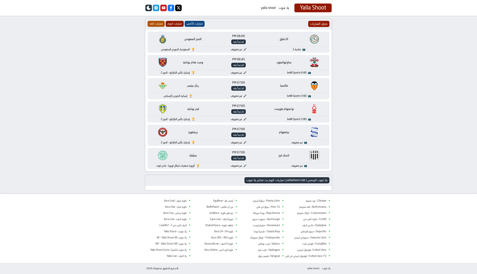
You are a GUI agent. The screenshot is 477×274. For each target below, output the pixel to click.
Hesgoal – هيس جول (269, 256)
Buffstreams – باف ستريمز (312, 207)
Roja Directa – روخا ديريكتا (266, 213)
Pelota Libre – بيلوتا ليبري (266, 201)
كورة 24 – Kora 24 (223, 231)
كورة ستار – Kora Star (176, 207)
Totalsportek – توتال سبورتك (265, 237)
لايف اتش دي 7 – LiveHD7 (173, 225)
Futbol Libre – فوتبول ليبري (311, 250)
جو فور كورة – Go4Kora (221, 213)
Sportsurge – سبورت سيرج (266, 219)
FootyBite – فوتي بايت (314, 244)
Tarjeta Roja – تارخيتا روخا (267, 231)
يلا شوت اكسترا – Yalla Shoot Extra (168, 250)
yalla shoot (268, 7)
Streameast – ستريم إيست (266, 225)
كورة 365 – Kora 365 (222, 237)
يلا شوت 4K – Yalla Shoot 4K (172, 237)
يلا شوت (284, 7)
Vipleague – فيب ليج (269, 250)
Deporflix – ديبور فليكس (313, 231)
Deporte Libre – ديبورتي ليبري (310, 237)
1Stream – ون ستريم (316, 201)
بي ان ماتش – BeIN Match (219, 207)
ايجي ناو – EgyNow (223, 201)
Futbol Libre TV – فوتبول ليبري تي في (305, 256)
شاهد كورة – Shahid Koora (219, 225)
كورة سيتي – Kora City (175, 213)
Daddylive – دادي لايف (314, 225)
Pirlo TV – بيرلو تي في (268, 207)
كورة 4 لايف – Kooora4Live (219, 244)
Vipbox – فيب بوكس (269, 244)
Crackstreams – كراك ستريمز (311, 213)
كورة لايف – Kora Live (175, 219)
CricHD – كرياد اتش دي (314, 219)
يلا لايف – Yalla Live (177, 256)
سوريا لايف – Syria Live (221, 219)
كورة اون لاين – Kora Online (219, 250)
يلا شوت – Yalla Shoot (175, 231)
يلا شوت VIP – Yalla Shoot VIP (171, 244)
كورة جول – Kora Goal (175, 201)
